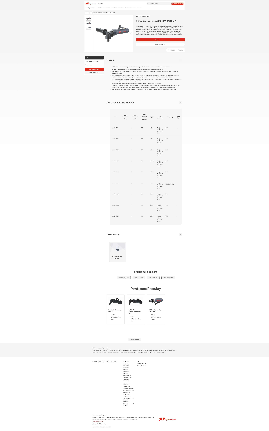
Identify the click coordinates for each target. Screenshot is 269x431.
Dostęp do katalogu (142, 366)
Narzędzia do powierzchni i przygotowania (127, 394)
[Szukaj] (148, 3)
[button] (146, 60)
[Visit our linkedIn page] (115, 361)
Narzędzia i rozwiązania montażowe (126, 365)
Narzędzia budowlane (126, 370)
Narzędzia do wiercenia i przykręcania (126, 384)
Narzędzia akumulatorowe (127, 374)
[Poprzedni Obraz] (96, 33)
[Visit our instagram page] (103, 361)
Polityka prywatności (98, 421)
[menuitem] (90, 8)
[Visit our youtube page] (99, 361)
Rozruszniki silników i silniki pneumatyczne (128, 389)
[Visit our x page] (107, 361)
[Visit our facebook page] (111, 361)
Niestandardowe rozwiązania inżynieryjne (127, 379)
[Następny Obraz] (130, 33)
